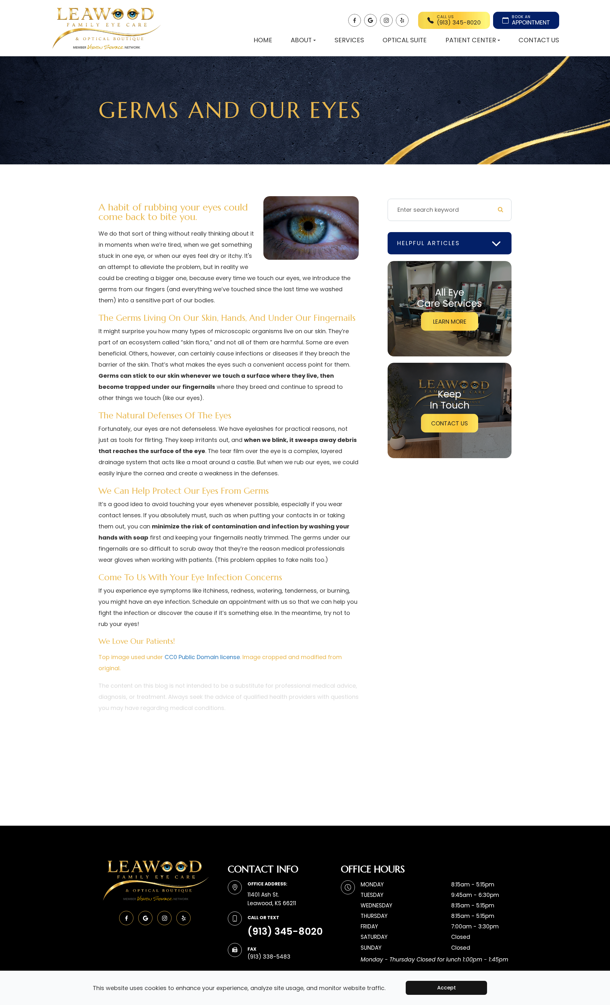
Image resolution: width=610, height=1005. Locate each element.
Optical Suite (405, 40)
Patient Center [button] (470, 40)
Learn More (449, 321)
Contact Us (538, 40)
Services (349, 40)
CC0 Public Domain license (202, 657)
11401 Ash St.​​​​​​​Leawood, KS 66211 (271, 899)
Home (263, 40)
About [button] (301, 40)
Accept (446, 987)
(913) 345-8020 (285, 931)
